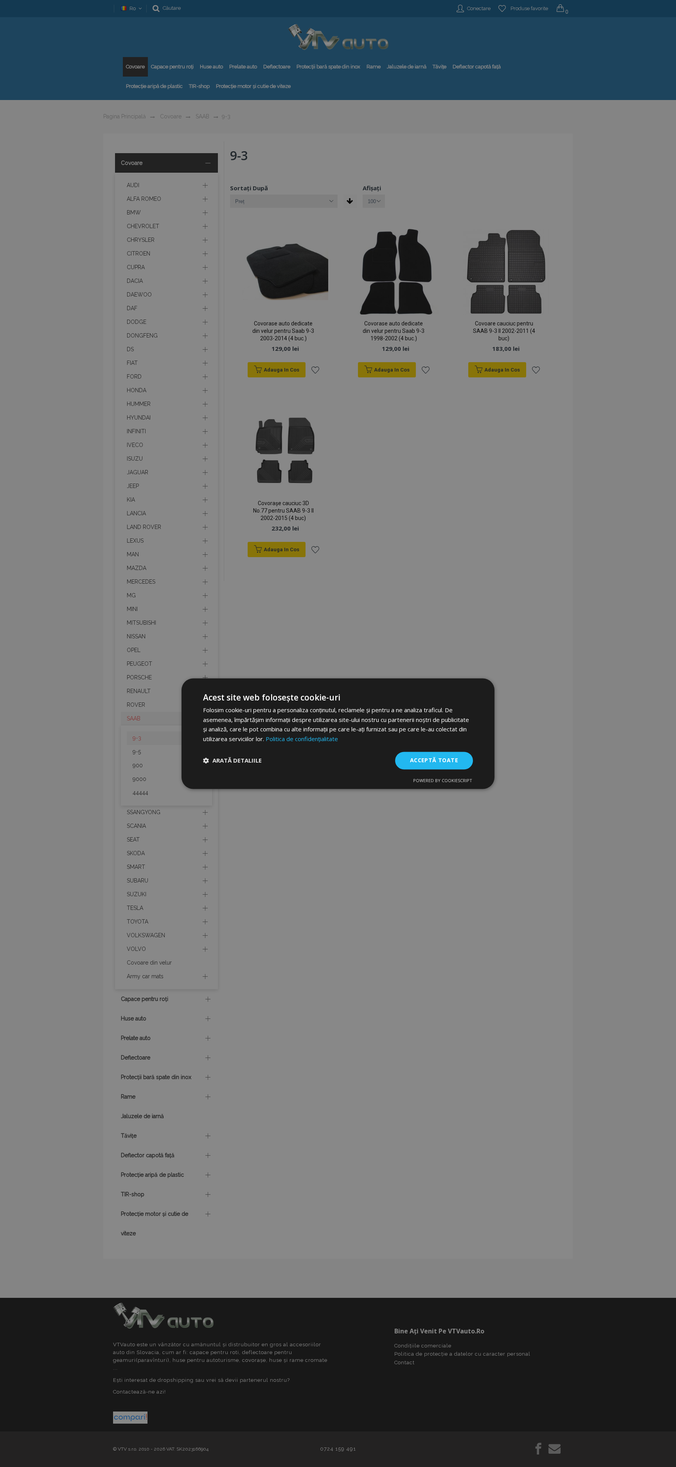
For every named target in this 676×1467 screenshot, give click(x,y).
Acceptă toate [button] (434, 760)
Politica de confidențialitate (302, 739)
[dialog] (338, 733)
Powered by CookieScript (442, 780)
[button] (232, 760)
